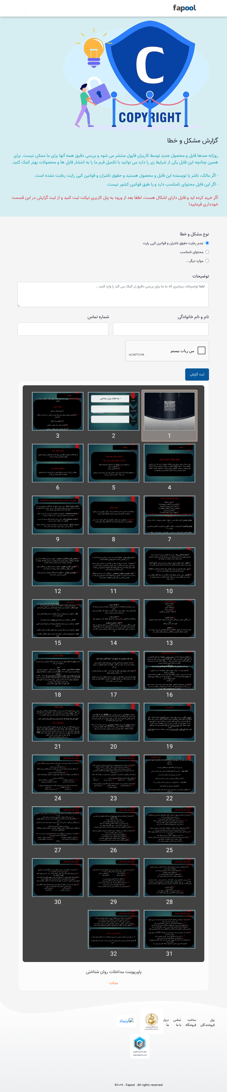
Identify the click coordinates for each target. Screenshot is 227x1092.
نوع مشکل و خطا (194, 234)
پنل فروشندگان (207, 1023)
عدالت (113, 983)
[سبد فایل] (20, 8)
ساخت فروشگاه (190, 1023)
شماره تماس (98, 317)
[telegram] (128, 1076)
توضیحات (200, 276)
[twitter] (148, 1076)
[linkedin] (159, 1076)
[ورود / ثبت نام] (27, 8)
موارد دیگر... (194, 261)
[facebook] (118, 1076)
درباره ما (165, 1023)
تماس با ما (177, 1023)
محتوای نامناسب (191, 252)
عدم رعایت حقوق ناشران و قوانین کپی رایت (173, 243)
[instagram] (138, 1076)
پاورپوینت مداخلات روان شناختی (113, 972)
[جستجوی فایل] (48, 8)
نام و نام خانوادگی (193, 317)
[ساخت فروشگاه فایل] (38, 8)
